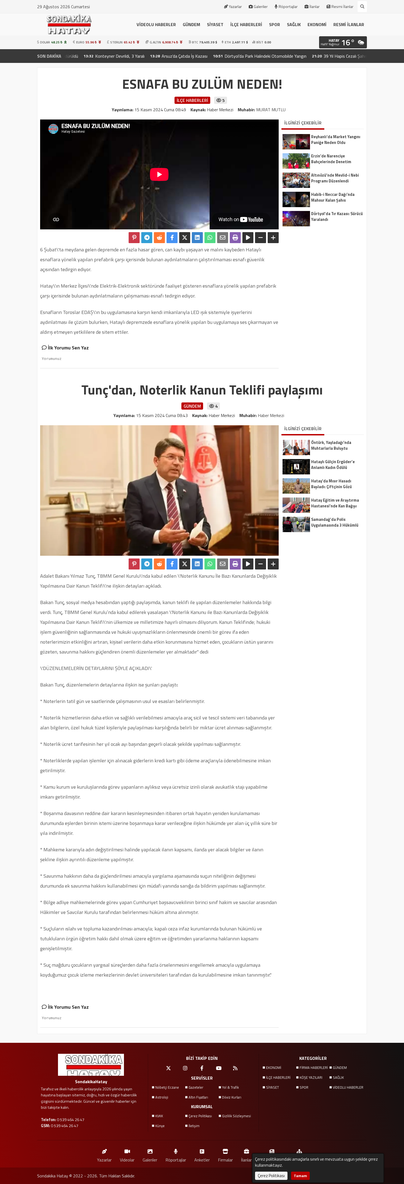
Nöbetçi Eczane (167, 1087)
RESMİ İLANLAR (348, 24)
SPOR (274, 24)
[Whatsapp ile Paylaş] (209, 237)
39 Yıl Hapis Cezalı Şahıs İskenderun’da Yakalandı (333, 56)
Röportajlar (288, 7)
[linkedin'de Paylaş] (197, 237)
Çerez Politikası (200, 1116)
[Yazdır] (235, 237)
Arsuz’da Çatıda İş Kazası (151, 56)
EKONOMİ (317, 24)
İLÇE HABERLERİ (246, 24)
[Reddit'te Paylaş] (159, 237)
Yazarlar (235, 7)
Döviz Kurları (231, 1097)
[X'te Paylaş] (184, 237)
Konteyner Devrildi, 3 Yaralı (86, 56)
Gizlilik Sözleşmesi (236, 1116)
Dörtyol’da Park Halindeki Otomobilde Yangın (232, 56)
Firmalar (225, 1160)
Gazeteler (196, 1087)
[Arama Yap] (362, 6)
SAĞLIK (294, 24)
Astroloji (161, 1097)
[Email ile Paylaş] (222, 237)
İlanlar (314, 7)
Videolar (127, 1160)
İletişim (194, 1126)
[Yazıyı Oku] (247, 237)
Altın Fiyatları (198, 1097)
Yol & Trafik (230, 1087)
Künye (160, 1126)
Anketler (202, 1160)
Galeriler (261, 7)
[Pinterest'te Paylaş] (134, 237)
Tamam (300, 1176)
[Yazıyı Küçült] (260, 237)
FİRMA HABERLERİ (314, 1067)
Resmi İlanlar (342, 7)
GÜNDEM (191, 24)
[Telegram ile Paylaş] (146, 237)
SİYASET (215, 24)
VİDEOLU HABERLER (156, 24)
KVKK (159, 1116)
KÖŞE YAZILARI (311, 1077)
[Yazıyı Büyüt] (273, 237)
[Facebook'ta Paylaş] (172, 237)
